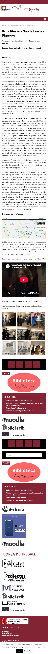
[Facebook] (26, 2)
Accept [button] (19, 651)
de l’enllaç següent (23, 254)
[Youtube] (30, 2)
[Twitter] (22, 2)
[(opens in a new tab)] (24, 392)
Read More (28, 651)
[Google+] (36, 364)
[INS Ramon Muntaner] (24, 11)
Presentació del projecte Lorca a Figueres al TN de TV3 (23, 259)
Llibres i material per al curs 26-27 (19, 411)
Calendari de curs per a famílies (19, 400)
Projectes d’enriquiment (16, 408)
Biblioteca (10, 396)
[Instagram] (17, 2)
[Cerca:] (24, 455)
